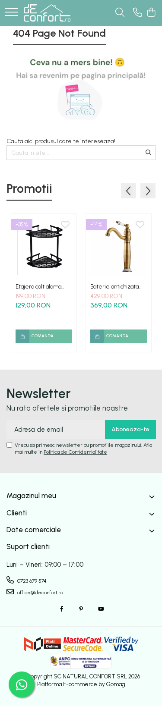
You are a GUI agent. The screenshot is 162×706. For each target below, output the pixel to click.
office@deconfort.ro (39, 593)
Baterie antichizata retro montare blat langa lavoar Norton (115, 286)
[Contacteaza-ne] (137, 13)
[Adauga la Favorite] (65, 225)
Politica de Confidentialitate (75, 452)
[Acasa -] (47, 13)
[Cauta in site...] (119, 13)
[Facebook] (62, 609)
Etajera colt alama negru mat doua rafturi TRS (44, 286)
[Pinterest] (81, 609)
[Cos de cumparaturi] (151, 13)
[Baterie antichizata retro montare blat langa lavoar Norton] (118, 246)
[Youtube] (100, 609)
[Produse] (11, 12)
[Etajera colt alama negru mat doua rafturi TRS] (44, 246)
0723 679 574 (31, 581)
